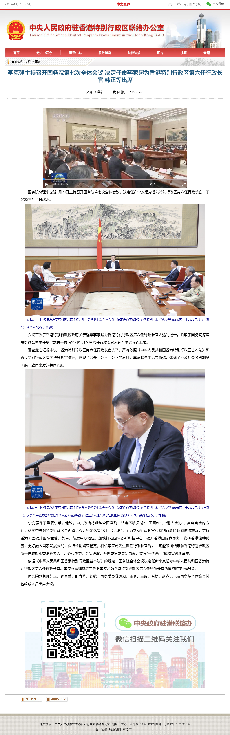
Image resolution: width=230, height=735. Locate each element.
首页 (28, 61)
